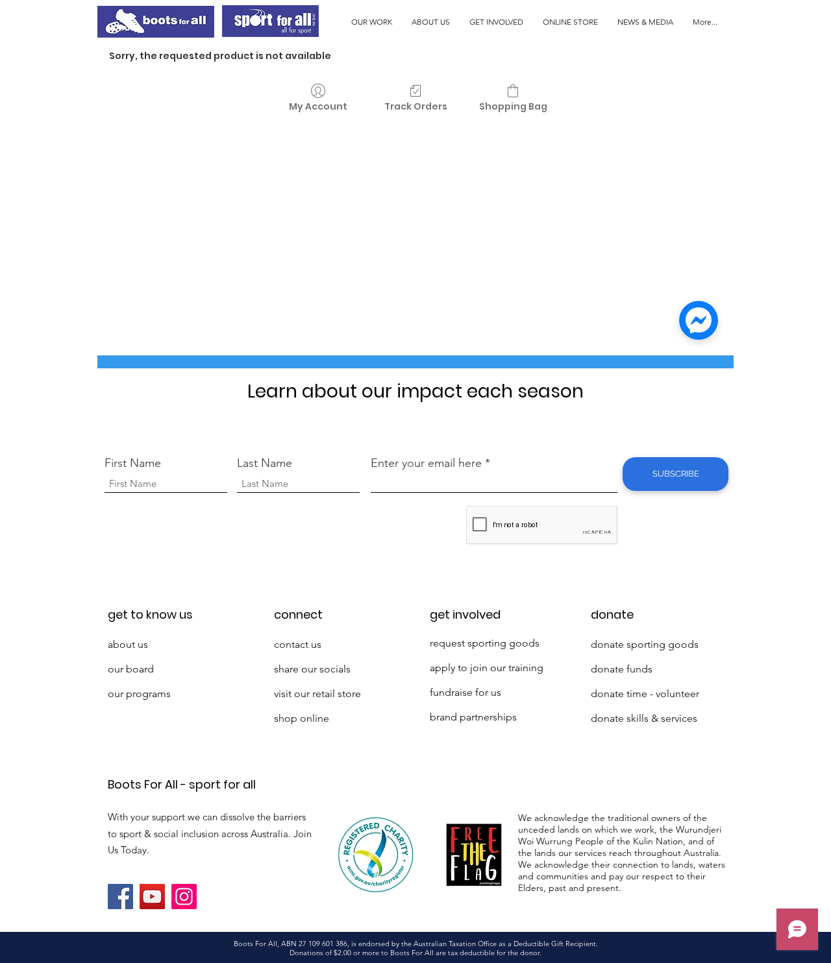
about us (128, 644)
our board (131, 669)
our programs (139, 693)
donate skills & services (644, 718)
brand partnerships (473, 717)
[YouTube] (152, 896)
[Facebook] (120, 896)
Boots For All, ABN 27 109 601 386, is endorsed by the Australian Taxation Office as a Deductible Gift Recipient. (416, 943)
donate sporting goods (645, 644)
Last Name (264, 463)
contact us (297, 644)
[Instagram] (184, 896)
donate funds (621, 669)
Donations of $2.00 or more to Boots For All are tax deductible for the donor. (415, 952)
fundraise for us (465, 692)
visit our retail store (317, 693)
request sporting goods (485, 643)
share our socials (312, 669)
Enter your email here (426, 463)
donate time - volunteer (645, 693)
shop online (301, 718)
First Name (133, 463)
